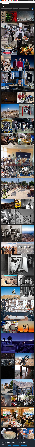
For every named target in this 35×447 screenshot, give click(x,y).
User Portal (31, 0)
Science (29, 0)
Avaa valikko (2, 2)
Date (32, 9)
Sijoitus (32, 8)
